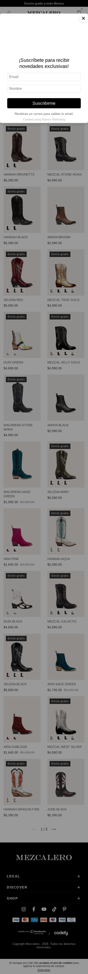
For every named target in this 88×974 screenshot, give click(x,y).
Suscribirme (44, 103)
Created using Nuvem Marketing (44, 119)
